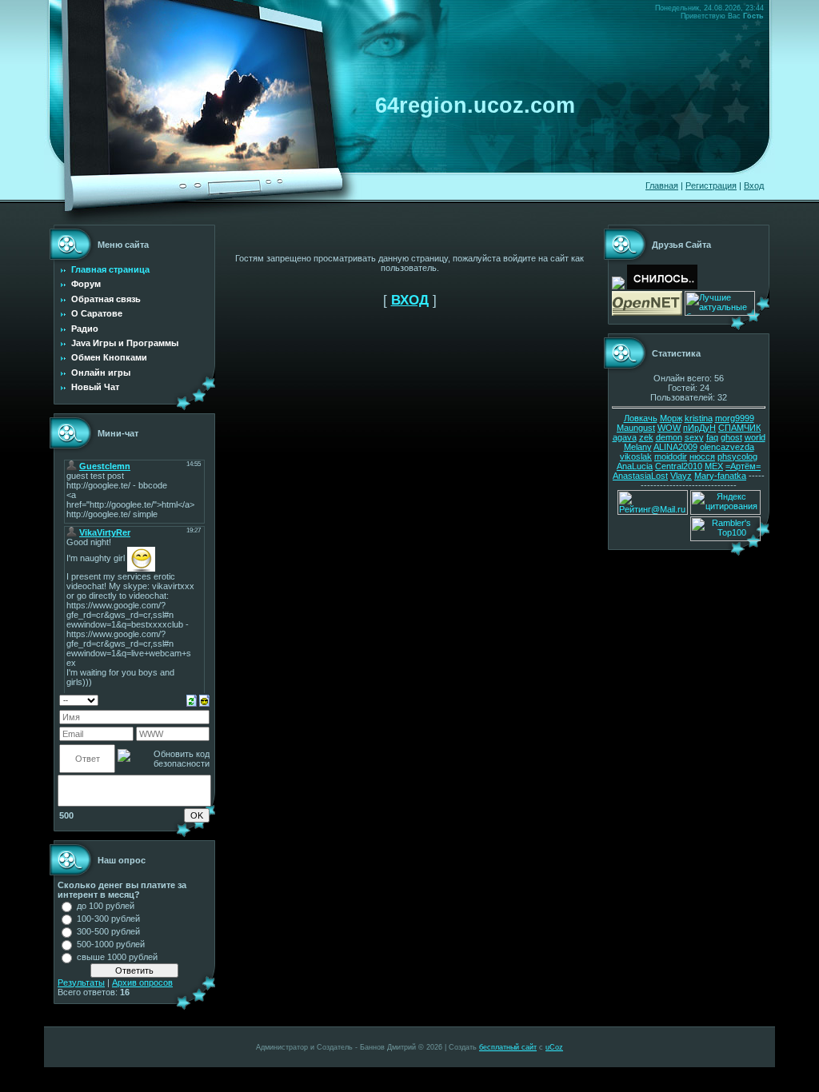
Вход (754, 185)
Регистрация (711, 185)
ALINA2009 (675, 447)
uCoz (554, 1047)
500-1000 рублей (111, 944)
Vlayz (681, 475)
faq (712, 437)
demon (669, 437)
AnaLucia (635, 466)
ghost (731, 437)
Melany (638, 447)
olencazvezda (727, 447)
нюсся (702, 456)
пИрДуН (699, 427)
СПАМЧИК (739, 427)
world (755, 437)
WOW (669, 427)
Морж (671, 418)
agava (625, 437)
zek (646, 437)
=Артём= (743, 466)
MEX (714, 466)
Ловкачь (640, 418)
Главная (661, 185)
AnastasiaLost (640, 475)
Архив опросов (142, 982)
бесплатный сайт (508, 1047)
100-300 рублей (108, 918)
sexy (694, 437)
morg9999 (734, 418)
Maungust (636, 427)
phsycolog (737, 456)
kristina (699, 418)
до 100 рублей (105, 906)
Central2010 (678, 466)
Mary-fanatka (720, 475)
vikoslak (636, 456)
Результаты (81, 982)
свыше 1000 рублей (117, 957)
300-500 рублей (108, 931)
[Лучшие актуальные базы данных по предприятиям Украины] (720, 312)
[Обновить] (191, 699)
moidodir (670, 456)
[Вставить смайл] (204, 699)
